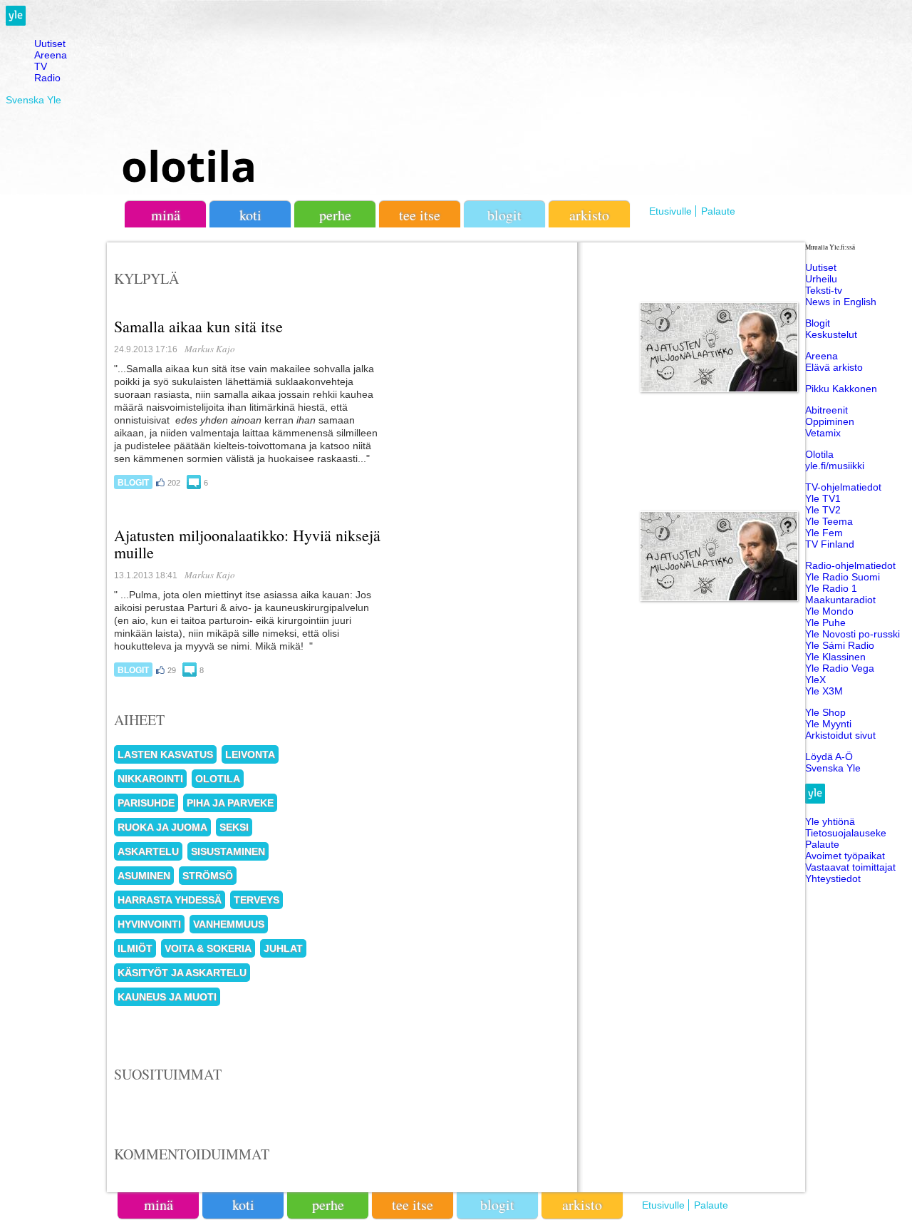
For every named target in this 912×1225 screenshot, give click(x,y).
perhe (335, 215)
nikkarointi (150, 778)
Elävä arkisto (834, 367)
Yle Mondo (829, 611)
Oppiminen (829, 421)
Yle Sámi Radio (839, 645)
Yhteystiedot (833, 878)
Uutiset (50, 43)
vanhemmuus (228, 924)
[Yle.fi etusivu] (16, 22)
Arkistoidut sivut (840, 735)
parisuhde (146, 803)
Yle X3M (824, 691)
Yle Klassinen (835, 656)
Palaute (718, 211)
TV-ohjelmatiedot (843, 487)
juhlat (283, 948)
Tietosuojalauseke (845, 833)
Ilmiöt (135, 948)
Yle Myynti (828, 723)
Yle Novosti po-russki (852, 634)
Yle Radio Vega (839, 668)
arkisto (589, 215)
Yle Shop (825, 712)
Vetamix (823, 433)
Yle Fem (824, 532)
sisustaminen (228, 851)
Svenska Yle (33, 100)
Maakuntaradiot (840, 599)
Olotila (819, 454)
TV (40, 66)
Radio (47, 77)
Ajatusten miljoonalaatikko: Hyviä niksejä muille (247, 544)
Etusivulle (670, 211)
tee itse (419, 215)
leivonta (250, 754)
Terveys (256, 900)
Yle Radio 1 (831, 588)
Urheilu (821, 279)
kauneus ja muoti (167, 997)
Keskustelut (831, 334)
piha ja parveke (230, 803)
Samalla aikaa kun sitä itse (198, 326)
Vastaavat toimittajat (850, 867)
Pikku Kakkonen (841, 388)
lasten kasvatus (165, 754)
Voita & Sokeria (208, 948)
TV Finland (829, 544)
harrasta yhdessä (170, 900)
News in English (840, 301)
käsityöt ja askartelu (182, 972)
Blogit (504, 215)
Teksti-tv (823, 290)
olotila (188, 165)
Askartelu (148, 851)
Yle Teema (829, 521)
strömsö (207, 875)
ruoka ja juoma (162, 827)
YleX (815, 679)
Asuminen (144, 875)
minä (165, 215)
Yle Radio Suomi (842, 577)
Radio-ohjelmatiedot (850, 565)
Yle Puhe (825, 622)
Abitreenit (826, 410)
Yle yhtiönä (830, 821)
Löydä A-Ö (829, 756)
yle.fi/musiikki (834, 465)
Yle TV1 (823, 498)
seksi (234, 827)
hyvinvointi (149, 924)
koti (250, 215)
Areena (50, 55)
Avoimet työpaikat (845, 855)
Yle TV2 (823, 510)
